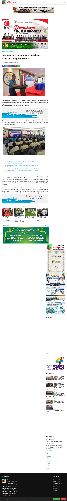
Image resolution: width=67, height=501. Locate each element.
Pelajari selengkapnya (37, 498)
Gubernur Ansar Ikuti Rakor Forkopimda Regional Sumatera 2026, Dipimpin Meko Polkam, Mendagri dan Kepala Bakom (22, 162)
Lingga (48, 463)
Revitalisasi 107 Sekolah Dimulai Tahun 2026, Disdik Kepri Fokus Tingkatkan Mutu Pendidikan (22, 166)
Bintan (48, 458)
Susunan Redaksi (57, 479)
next (47, 354)
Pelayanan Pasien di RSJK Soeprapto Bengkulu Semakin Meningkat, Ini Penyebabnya (54, 449)
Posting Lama (44, 225)
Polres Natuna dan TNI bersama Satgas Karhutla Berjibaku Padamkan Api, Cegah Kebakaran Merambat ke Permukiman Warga (55, 408)
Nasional (29, 2)
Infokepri (3, 51)
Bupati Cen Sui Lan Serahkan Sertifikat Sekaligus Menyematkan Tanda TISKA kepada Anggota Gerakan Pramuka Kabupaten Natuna (55, 394)
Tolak (63, 498)
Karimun (49, 461)
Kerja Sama (55, 488)
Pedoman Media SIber (58, 481)
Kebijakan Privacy (57, 486)
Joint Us (55, 492)
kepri (7, 51)
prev (46, 354)
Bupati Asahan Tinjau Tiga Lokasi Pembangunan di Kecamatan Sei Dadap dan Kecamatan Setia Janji (58, 378)
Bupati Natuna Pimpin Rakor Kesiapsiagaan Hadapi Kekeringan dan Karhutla (59, 401)
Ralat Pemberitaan (50, 439)
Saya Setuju (56, 498)
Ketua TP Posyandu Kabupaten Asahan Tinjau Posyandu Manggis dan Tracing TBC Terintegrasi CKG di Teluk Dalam (58, 385)
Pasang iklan (56, 485)
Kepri (24, 2)
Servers (55, 490)
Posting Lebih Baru (6, 225)
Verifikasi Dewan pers (57, 483)
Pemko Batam (36, 2)
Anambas (49, 456)
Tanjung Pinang (11, 51)
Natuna (48, 465)
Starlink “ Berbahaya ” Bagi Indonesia (54, 445)
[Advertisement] (55, 424)
